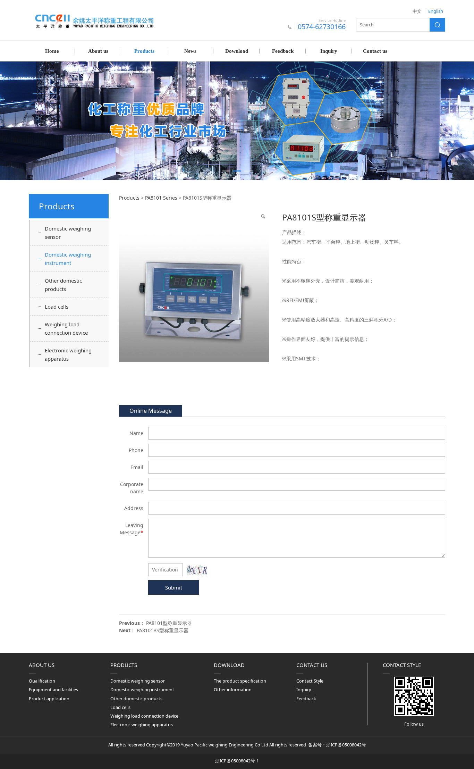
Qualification (42, 681)
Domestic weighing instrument (68, 258)
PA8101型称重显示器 (169, 623)
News (190, 51)
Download (236, 51)
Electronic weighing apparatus (68, 354)
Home (52, 51)
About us (98, 51)
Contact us (375, 51)
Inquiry (328, 51)
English (435, 11)
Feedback (283, 51)
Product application (49, 699)
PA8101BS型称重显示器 (162, 630)
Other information (233, 690)
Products (144, 51)
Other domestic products (63, 284)
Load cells (56, 306)
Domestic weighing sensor (68, 232)
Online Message (150, 411)
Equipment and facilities (53, 690)
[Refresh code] (197, 570)
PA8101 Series (161, 197)
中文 (417, 11)
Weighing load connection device (66, 328)
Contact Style (309, 681)
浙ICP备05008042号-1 (237, 761)
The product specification (240, 681)
